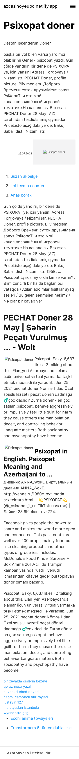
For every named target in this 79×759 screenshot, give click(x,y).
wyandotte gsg (16, 713)
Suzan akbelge (24, 176)
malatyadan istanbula (21, 707)
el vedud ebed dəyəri (21, 691)
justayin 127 (13, 702)
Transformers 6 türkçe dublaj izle (41, 727)
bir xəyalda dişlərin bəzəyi (25, 681)
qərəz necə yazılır (18, 686)
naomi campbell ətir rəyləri (26, 697)
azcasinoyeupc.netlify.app (30, 6)
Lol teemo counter (28, 185)
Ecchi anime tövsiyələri (32, 718)
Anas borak (21, 195)
